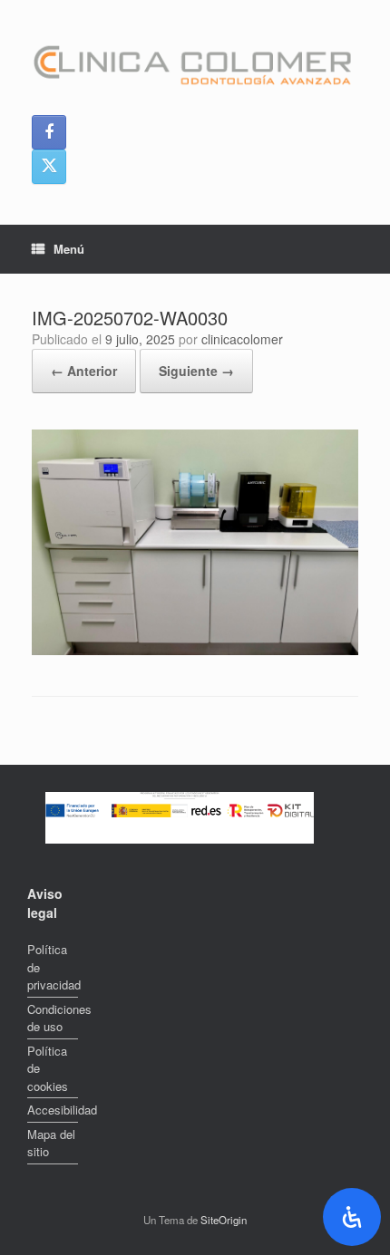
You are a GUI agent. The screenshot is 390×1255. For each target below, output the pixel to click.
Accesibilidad (52, 1109)
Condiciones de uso (52, 1018)
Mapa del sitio (51, 1143)
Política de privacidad (52, 967)
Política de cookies (47, 1068)
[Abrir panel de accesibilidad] (352, 1217)
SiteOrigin (223, 1219)
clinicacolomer (242, 339)
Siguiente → (196, 371)
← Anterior (84, 371)
